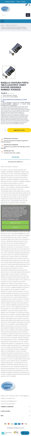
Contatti (23, 1)
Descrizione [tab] (15, 157)
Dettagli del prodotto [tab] (15, 162)
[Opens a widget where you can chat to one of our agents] (25, 433)
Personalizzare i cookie (13, 219)
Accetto (15, 227)
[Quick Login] (29, 5)
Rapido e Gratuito (9, 1)
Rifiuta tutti (15, 223)
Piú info (4, 219)
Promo (18, 1)
